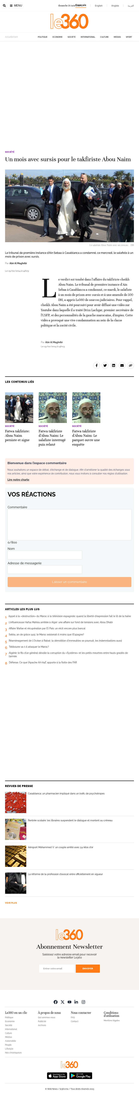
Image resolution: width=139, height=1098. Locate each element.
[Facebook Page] (56, 1002)
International (88, 37)
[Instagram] (83, 1002)
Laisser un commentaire (69, 582)
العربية (131, 5)
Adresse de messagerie (25, 563)
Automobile (10, 1041)
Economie (58, 37)
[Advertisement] (69, 83)
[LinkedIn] (76, 1002)
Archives (42, 1025)
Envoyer (88, 968)
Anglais (115, 5)
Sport (129, 37)
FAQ (73, 1017)
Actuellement (11, 37)
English (99, 5)
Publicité (42, 1021)
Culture (104, 37)
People (8, 1045)
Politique (42, 37)
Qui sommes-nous (46, 1017)
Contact (74, 1021)
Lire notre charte (18, 479)
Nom (11, 548)
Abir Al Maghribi (18, 263)
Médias (117, 37)
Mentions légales (112, 1020)
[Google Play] (80, 1075)
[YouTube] (69, 1002)
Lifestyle (9, 1049)
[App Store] (57, 1075)
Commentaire (17, 507)
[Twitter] (63, 1002)
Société (72, 37)
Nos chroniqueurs (13, 1053)
